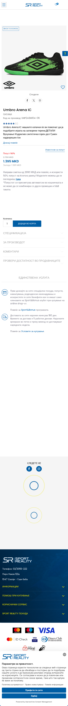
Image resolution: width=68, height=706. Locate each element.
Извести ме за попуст (55, 150)
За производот (14, 242)
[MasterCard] (17, 630)
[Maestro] (29, 630)
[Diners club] (51, 639)
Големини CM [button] (34, 199)
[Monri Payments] (28, 648)
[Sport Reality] (34, 6)
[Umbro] (9, 85)
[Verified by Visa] (34, 639)
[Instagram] (39, 469)
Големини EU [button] (9, 199)
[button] (63, 87)
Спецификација (14, 233)
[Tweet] (33, 100)
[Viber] (40, 100)
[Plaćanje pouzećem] (42, 648)
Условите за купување (32, 331)
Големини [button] (21, 199)
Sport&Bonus (28, 309)
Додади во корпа (27, 223)
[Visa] (46, 630)
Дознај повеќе (10, 142)
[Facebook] (27, 100)
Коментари (11, 251)
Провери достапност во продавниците (31, 261)
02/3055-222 (20, 568)
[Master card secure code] (17, 639)
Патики (7, 114)
